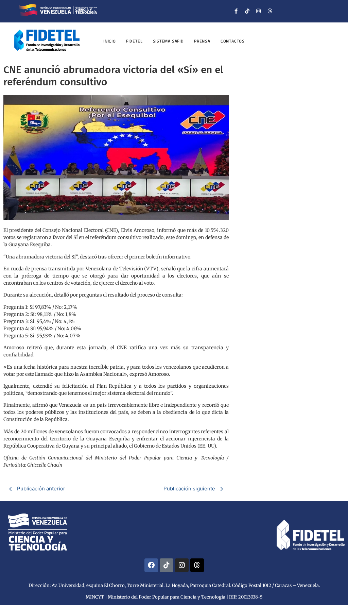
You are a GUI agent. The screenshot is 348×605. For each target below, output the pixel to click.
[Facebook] (151, 565)
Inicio (109, 41)
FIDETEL (134, 41)
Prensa (202, 41)
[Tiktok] (247, 11)
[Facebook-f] (236, 11)
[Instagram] (259, 11)
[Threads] (270, 11)
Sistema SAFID (168, 41)
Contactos (233, 41)
